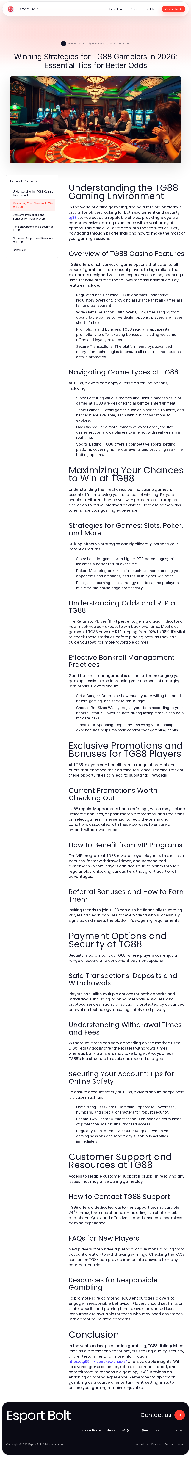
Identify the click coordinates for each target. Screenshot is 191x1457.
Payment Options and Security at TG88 (33, 228)
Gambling (124, 43)
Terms (169, 1444)
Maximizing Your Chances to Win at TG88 (33, 205)
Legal (180, 1444)
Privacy (156, 1444)
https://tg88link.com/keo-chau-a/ (98, 1361)
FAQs (125, 1430)
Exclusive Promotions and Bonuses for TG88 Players (29, 216)
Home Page (91, 1430)
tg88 (73, 217)
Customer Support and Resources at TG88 (34, 240)
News (111, 1430)
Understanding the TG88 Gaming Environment (33, 193)
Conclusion (19, 250)
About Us (142, 1444)
